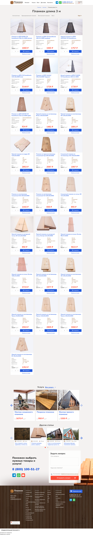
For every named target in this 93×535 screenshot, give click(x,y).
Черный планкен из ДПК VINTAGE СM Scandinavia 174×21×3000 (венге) (68, 37)
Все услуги (49, 387)
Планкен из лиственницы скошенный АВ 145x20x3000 (20, 194)
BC (48, 500)
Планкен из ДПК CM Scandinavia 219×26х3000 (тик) (21, 76)
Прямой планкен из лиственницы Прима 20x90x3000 (22, 315)
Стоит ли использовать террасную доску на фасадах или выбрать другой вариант (54, 445)
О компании (58, 492)
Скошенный (29, 492)
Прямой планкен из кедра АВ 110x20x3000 (21, 154)
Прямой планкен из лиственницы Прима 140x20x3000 (71, 315)
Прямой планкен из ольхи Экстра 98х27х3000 (71, 235)
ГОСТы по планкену (60, 502)
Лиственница (29, 496)
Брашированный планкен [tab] (29, 15)
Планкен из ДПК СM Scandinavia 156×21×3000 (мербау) (46, 37)
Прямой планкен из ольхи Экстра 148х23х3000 (22, 275)
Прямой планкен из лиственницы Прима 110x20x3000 (46, 315)
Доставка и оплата (60, 494)
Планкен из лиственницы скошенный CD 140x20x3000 (45, 194)
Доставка (43, 2)
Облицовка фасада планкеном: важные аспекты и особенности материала (70, 445)
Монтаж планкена (39, 494)
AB (48, 496)
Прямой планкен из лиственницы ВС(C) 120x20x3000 (46, 114)
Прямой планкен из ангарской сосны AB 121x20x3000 (21, 235)
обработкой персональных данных (69, 474)
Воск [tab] (53, 15)
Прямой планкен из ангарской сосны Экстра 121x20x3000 (45, 235)
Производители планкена (59, 504)
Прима (49, 494)
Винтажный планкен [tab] (44, 15)
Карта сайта (13, 495)
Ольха (27, 507)
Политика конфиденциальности (15, 498)
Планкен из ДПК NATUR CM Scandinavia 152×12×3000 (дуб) (21, 114)
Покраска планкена (45, 412)
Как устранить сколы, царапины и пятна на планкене (21, 444)
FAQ (57, 500)
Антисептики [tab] (16, 15)
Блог (38, 2)
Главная (39, 7)
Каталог (27, 2)
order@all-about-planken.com (68, 3)
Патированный (29, 520)
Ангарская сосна (28, 510)
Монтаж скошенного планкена (24, 413)
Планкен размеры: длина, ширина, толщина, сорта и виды (37, 444)
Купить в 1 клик (26, 54)
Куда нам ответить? (57, 468)
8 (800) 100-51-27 (67, 2)
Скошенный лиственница (29, 517)
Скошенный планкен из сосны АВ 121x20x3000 (71, 194)
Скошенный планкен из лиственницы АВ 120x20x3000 (70, 154)
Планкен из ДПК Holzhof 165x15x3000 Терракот (43, 76)
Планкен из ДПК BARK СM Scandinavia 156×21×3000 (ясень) (22, 37)
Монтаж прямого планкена (66, 413)
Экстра (49, 492)
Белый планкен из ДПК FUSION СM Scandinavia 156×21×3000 (70, 76)
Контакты (50, 2)
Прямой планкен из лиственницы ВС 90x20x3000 (22, 355)
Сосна (27, 498)
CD (48, 502)
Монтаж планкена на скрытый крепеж (40, 510)
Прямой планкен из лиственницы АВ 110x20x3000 (46, 275)
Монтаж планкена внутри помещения (39, 506)
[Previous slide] (81, 405)
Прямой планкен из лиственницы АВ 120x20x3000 (71, 114)
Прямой (27, 494)
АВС (48, 498)
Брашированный (30, 513)
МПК (27, 506)
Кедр (27, 500)
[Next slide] (11, 405)
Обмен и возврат (60, 507)
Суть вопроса (55, 456)
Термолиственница (30, 502)
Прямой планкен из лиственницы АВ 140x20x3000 (71, 275)
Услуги (34, 2)
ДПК (27, 504)
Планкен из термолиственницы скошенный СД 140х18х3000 (45, 154)
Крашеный (28, 515)
